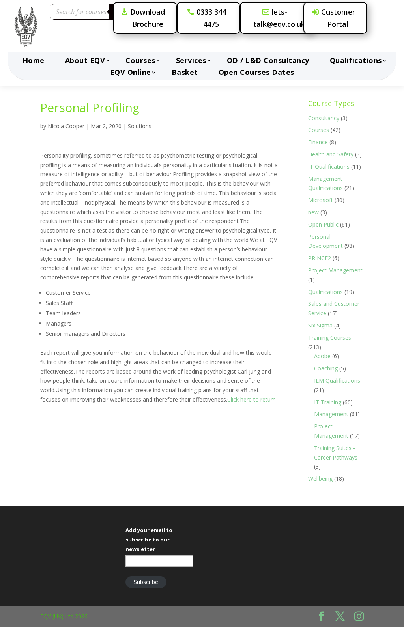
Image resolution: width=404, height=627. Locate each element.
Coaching (326, 368)
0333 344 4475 (211, 18)
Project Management (335, 270)
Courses (140, 61)
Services (191, 61)
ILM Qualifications (337, 380)
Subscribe (146, 582)
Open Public (323, 224)
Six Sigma (320, 325)
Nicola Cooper (66, 126)
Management (331, 414)
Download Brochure (147, 18)
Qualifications (356, 61)
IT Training (327, 402)
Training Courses (329, 337)
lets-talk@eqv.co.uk (279, 18)
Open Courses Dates (256, 73)
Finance (318, 142)
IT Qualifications (329, 166)
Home (33, 61)
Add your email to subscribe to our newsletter (148, 540)
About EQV (85, 61)
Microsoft (320, 200)
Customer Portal (338, 18)
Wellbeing (320, 478)
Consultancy (323, 118)
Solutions (140, 126)
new (313, 212)
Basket (185, 73)
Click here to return (251, 399)
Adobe (322, 356)
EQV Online (130, 73)
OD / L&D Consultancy (268, 61)
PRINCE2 (319, 258)
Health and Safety (331, 154)
